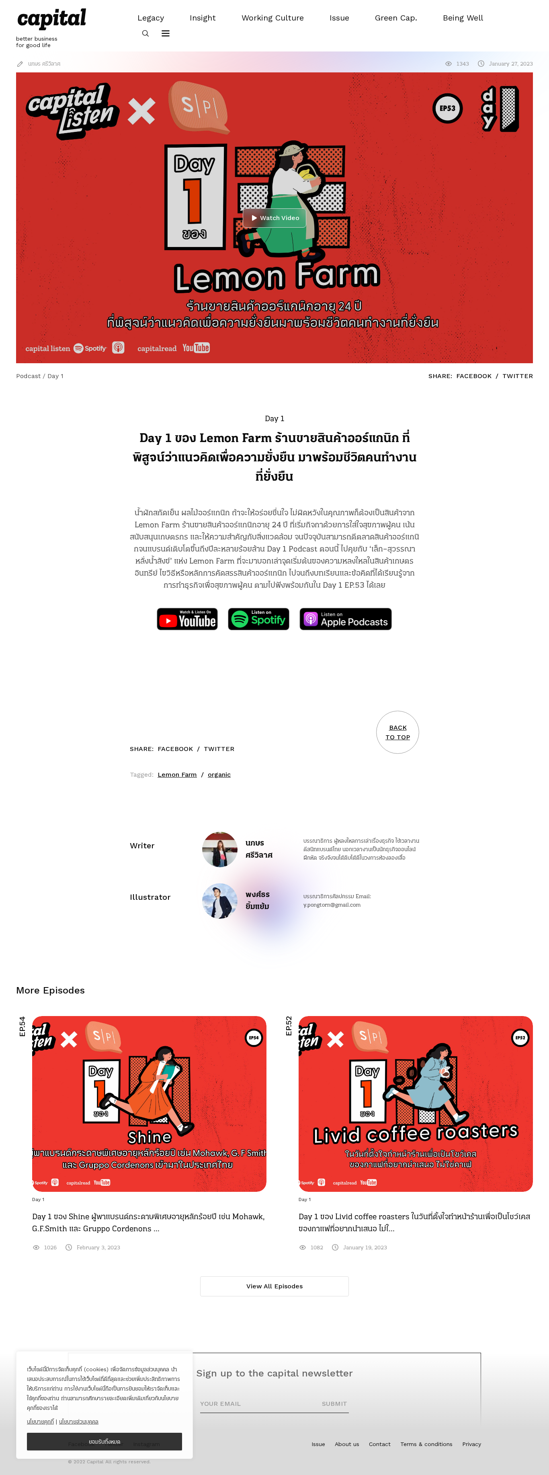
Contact (380, 1444)
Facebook (474, 376)
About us (347, 1444)
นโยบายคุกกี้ (40, 1421)
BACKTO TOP (397, 732)
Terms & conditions (426, 1444)
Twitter (517, 376)
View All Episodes (274, 1286)
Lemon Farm (177, 774)
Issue (318, 1444)
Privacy (471, 1444)
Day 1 (38, 1199)
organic (219, 774)
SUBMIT (334, 1403)
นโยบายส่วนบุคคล (78, 1421)
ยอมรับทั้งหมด (105, 1441)
